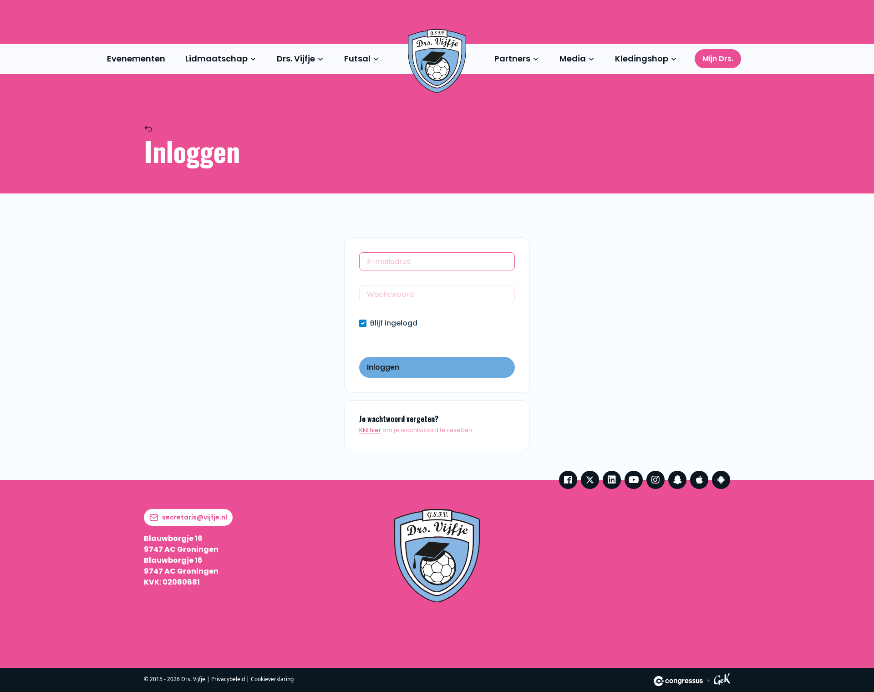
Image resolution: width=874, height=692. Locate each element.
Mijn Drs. (717, 58)
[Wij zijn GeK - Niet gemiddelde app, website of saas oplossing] (722, 680)
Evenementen (136, 58)
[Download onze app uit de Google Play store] (721, 480)
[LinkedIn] (612, 480)
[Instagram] (655, 480)
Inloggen (383, 367)
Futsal (357, 58)
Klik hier (370, 430)
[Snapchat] (677, 480)
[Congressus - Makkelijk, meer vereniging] (678, 681)
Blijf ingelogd (393, 323)
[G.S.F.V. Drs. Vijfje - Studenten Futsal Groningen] (437, 61)
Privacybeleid (228, 679)
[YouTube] (634, 480)
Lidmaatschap (216, 58)
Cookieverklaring (272, 679)
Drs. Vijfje (296, 58)
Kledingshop (641, 58)
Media (572, 58)
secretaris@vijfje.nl (194, 517)
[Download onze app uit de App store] (699, 480)
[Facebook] (568, 480)
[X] (590, 480)
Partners (512, 58)
